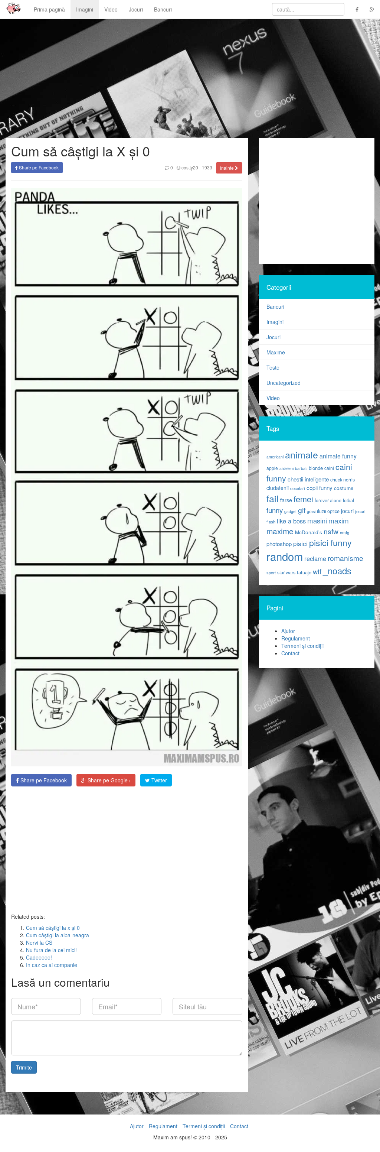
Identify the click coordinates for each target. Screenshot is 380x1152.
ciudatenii (277, 487)
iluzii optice (328, 511)
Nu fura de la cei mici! (51, 950)
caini (329, 468)
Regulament (295, 638)
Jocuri (136, 9)
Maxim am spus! (10, 9)
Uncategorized (283, 382)
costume (344, 487)
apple (272, 468)
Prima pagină (49, 9)
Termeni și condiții (302, 645)
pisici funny (330, 542)
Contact (290, 653)
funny (274, 510)
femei (303, 498)
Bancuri (163, 9)
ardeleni (286, 468)
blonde (316, 467)
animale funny (338, 456)
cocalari (297, 488)
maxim (338, 520)
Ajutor (288, 631)
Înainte (227, 168)
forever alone (328, 500)
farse (286, 500)
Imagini (84, 9)
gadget (290, 511)
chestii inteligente (308, 479)
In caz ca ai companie (51, 964)
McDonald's (308, 532)
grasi (311, 511)
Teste (272, 367)
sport (271, 572)
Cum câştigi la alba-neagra (57, 935)
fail (272, 498)
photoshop (279, 544)
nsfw (331, 531)
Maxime (275, 352)
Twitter (158, 780)
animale (301, 454)
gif (301, 510)
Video (111, 9)
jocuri (347, 511)
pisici (300, 543)
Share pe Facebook (38, 167)
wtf (317, 571)
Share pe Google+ (108, 780)
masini (317, 520)
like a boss (291, 520)
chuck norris (342, 479)
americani (275, 457)
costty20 (189, 167)
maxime (280, 530)
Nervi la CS (39, 942)
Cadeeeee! (39, 957)
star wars (286, 572)
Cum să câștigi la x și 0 (53, 927)
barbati (301, 468)
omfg (344, 532)
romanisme (345, 558)
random (284, 556)
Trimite (24, 1067)
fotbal (348, 500)
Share (43, 780)
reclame (315, 558)
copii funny (319, 487)
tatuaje (304, 572)
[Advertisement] (126, 850)
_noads (337, 570)
